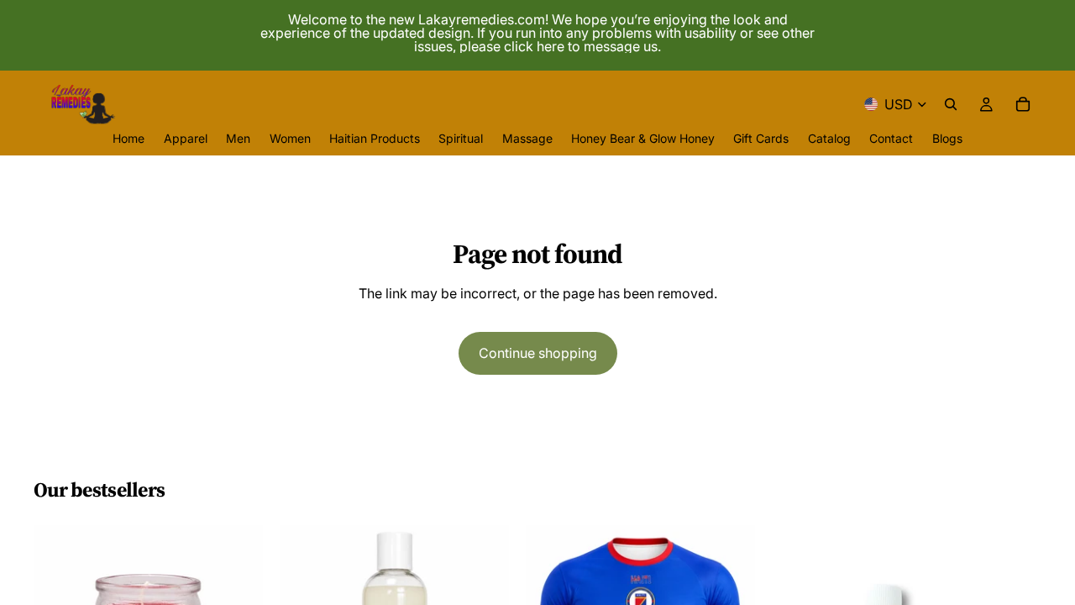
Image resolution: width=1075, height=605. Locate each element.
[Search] (950, 104)
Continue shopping (538, 353)
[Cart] (1022, 104)
